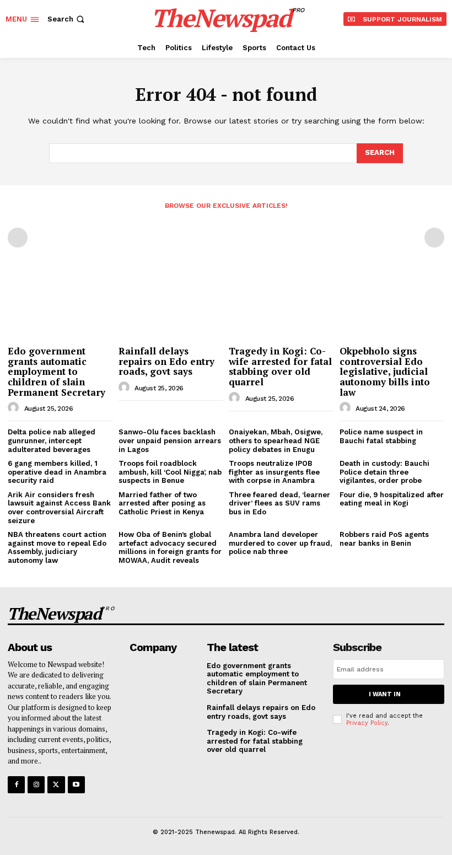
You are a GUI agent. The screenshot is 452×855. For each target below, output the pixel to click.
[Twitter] (55, 784)
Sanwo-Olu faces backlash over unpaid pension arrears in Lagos (170, 440)
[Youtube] (76, 784)
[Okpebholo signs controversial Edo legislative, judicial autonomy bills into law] (392, 303)
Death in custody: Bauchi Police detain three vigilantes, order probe (384, 472)
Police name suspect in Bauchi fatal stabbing (381, 436)
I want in (385, 694)
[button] (67, 19)
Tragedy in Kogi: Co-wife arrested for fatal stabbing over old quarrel (280, 366)
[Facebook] (16, 784)
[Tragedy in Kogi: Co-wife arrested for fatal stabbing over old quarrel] (281, 303)
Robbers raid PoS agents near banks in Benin (384, 538)
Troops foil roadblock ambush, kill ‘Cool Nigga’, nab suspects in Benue (170, 472)
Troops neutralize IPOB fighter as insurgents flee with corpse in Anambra (274, 472)
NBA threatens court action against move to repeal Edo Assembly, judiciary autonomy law (57, 547)
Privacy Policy (367, 723)
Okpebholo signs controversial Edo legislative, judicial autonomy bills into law (385, 372)
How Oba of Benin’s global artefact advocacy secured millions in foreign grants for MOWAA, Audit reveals (170, 547)
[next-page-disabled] (434, 238)
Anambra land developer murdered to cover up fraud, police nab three (280, 543)
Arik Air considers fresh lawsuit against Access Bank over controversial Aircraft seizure (59, 508)
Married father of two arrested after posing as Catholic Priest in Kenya (162, 503)
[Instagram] (36, 784)
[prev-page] (18, 238)
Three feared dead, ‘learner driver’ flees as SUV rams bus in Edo (279, 503)
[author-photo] (15, 408)
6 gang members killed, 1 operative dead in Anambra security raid (57, 472)
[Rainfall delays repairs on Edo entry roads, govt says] (171, 303)
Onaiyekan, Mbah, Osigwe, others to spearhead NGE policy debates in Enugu (275, 440)
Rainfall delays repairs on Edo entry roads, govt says (166, 361)
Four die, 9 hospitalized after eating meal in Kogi (392, 499)
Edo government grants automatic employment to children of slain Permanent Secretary (56, 372)
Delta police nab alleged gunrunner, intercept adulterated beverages (51, 440)
